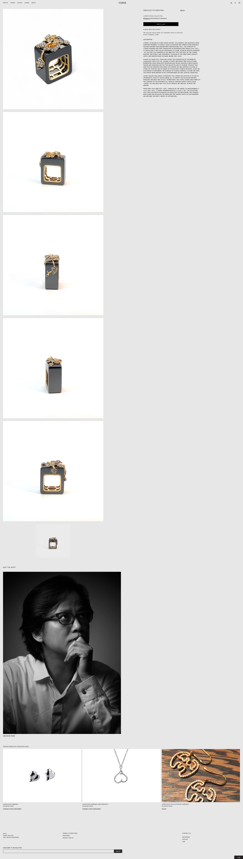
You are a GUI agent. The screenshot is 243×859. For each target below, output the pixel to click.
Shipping (146, 18)
